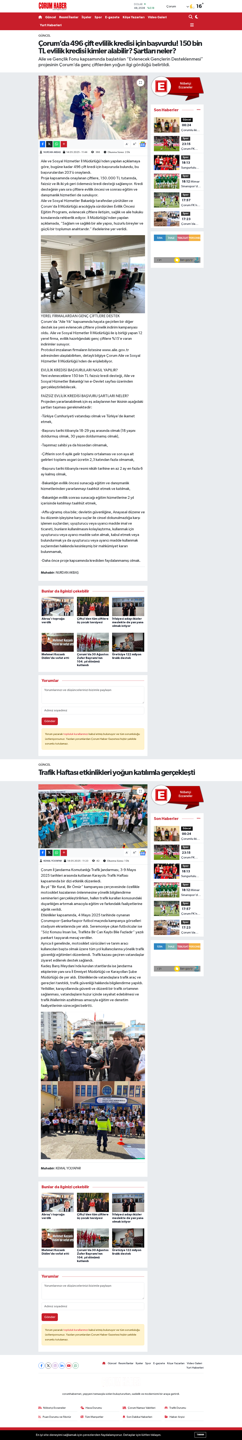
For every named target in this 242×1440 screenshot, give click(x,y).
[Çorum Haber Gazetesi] (52, 6)
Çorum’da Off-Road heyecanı (188, 221)
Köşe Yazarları (134, 17)
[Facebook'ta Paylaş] (42, 144)
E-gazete (112, 17)
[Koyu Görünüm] (196, 17)
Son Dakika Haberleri (139, 1416)
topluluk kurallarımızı (76, 734)
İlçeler (86, 17)
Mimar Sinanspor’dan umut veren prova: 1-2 (191, 184)
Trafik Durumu (177, 1407)
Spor (98, 17)
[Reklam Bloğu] (177, 88)
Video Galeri (157, 17)
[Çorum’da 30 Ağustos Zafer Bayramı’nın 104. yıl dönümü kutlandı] (93, 642)
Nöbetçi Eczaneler (54, 1407)
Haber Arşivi (177, 1416)
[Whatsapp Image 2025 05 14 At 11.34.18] (93, 274)
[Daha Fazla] (64, 144)
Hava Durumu (94, 1407)
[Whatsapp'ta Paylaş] (56, 144)
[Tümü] (198, 110)
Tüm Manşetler (94, 1416)
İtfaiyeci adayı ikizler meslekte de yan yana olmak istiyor (127, 622)
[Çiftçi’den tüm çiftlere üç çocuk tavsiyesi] (93, 606)
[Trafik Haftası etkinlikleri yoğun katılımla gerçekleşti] (92, 816)
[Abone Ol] (143, 144)
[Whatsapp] (75, 1365)
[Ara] (191, 17)
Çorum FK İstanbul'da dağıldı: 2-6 (189, 146)
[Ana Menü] (191, 25)
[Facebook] (41, 1365)
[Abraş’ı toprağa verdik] (58, 606)
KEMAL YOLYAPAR (52, 861)
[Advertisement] (23, 90)
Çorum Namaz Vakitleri (141, 1407)
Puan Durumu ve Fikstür (57, 1416)
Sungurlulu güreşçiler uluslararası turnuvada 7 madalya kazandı (189, 165)
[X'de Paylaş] (49, 144)
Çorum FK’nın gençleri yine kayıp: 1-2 (190, 203)
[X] (48, 1365)
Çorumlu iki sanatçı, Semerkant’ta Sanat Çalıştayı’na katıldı (191, 128)
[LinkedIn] (62, 1365)
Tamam (200, 1435)
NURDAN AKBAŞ (52, 152)
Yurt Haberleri (50, 25)
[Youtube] (69, 1365)
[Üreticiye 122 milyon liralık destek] (128, 642)
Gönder (49, 721)
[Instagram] (55, 1365)
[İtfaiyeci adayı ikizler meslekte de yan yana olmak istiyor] (128, 606)
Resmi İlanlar (68, 17)
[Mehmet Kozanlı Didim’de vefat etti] (58, 642)
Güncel (50, 17)
